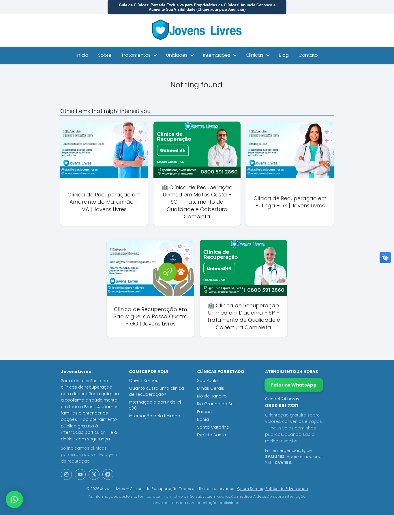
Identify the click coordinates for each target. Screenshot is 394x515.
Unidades (176, 55)
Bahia (203, 419)
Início (82, 55)
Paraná (204, 411)
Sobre (104, 55)
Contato (308, 55)
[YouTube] (80, 474)
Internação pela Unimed (154, 416)
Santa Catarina (213, 427)
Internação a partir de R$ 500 (155, 405)
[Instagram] (66, 474)
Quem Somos (143, 380)
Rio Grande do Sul (215, 404)
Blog (284, 55)
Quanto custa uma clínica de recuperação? (156, 391)
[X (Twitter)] (94, 474)
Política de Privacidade (286, 488)
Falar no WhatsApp (293, 385)
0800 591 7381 (281, 405)
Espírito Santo (211, 435)
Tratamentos (136, 55)
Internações (216, 55)
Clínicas (254, 55)
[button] (14, 499)
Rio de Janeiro (212, 396)
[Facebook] (107, 474)
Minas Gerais (210, 388)
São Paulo (207, 380)
